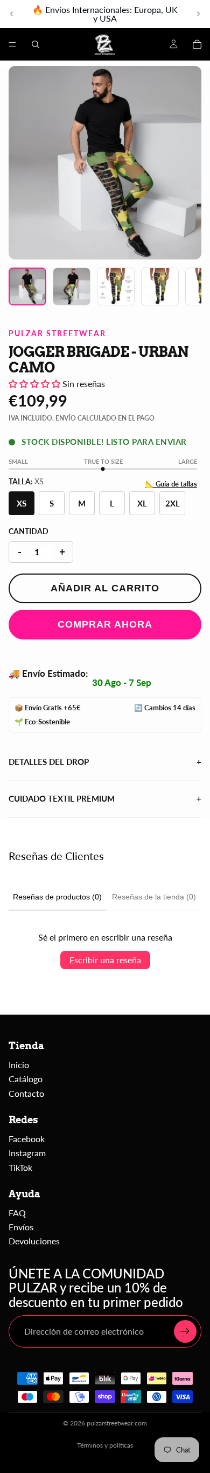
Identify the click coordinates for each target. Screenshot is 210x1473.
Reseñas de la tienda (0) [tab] (154, 896)
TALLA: (26, 481)
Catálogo (26, 1079)
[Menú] (12, 44)
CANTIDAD (28, 531)
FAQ (17, 1213)
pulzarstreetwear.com (117, 1423)
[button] (35, 383)
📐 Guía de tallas (171, 483)
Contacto (26, 1093)
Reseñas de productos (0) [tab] (57, 896)
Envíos (21, 1227)
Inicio (19, 1064)
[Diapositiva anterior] (12, 14)
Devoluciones (34, 1241)
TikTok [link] (20, 1167)
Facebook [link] (27, 1139)
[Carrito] (197, 44)
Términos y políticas (105, 1445)
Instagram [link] (27, 1153)
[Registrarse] (185, 1331)
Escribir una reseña (105, 960)
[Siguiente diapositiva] (198, 14)
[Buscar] (35, 44)
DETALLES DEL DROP (105, 762)
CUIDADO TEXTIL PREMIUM (105, 798)
